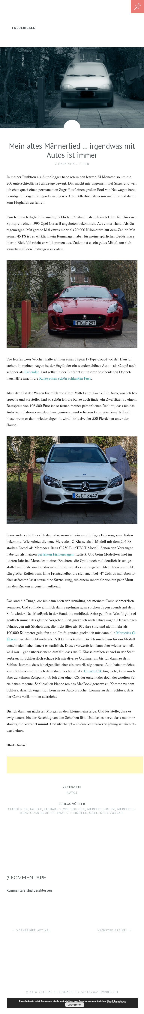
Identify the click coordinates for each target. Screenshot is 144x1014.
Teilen (84, 164)
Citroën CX (92, 670)
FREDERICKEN (24, 28)
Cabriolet (32, 371)
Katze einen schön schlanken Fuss (65, 378)
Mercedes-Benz (101, 809)
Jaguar (36, 809)
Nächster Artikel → (115, 930)
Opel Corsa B (112, 813)
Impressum (109, 992)
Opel (93, 813)
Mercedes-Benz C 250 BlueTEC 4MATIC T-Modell (78, 811)
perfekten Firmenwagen (56, 554)
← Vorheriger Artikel (31, 930)
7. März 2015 (65, 164)
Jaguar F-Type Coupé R (64, 809)
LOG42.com (89, 992)
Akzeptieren (74, 1004)
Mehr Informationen (116, 1001)
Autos (72, 792)
